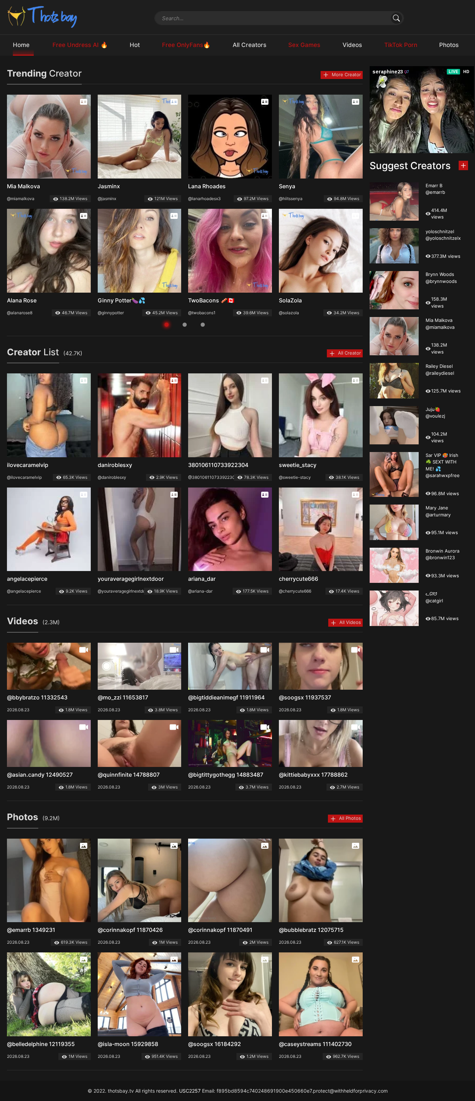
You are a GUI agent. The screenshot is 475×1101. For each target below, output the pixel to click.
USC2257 (190, 1091)
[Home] (43, 16)
